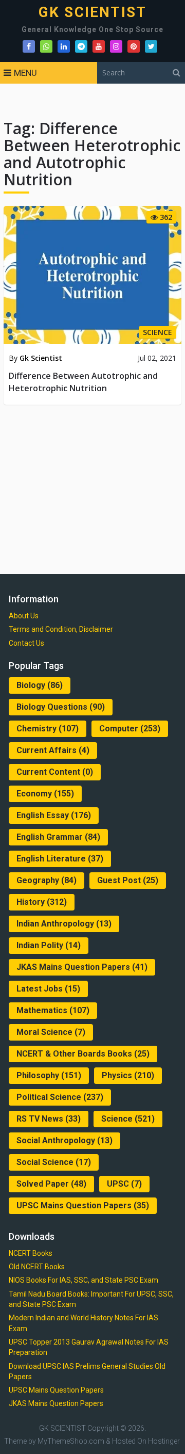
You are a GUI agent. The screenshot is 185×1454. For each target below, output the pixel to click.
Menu (25, 73)
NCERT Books (30, 1253)
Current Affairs (52, 750)
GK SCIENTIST (92, 12)
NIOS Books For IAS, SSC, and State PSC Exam (83, 1280)
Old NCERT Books (37, 1267)
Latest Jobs (48, 989)
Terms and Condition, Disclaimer (61, 629)
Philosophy (48, 1075)
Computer (129, 728)
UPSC (124, 1184)
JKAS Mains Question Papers (81, 967)
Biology (39, 685)
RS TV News (48, 1119)
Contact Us (26, 643)
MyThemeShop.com (71, 1441)
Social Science (53, 1162)
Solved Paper (51, 1184)
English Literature (59, 859)
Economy (45, 793)
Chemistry (47, 728)
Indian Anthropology (64, 924)
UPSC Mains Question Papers (82, 1205)
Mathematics (52, 1010)
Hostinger (164, 1441)
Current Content (54, 772)
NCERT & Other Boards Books (83, 1054)
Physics (128, 1075)
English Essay (53, 815)
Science (128, 1119)
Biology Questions (60, 707)
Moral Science (50, 1032)
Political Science (59, 1097)
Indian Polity (48, 945)
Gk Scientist (41, 358)
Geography (46, 880)
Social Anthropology (64, 1140)
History (41, 902)
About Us (24, 616)
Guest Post (127, 880)
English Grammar (58, 837)
